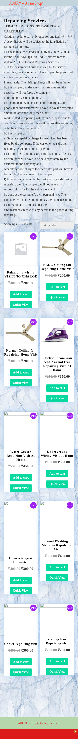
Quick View (21, 304)
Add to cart (21, 294)
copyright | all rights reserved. (46, 723)
